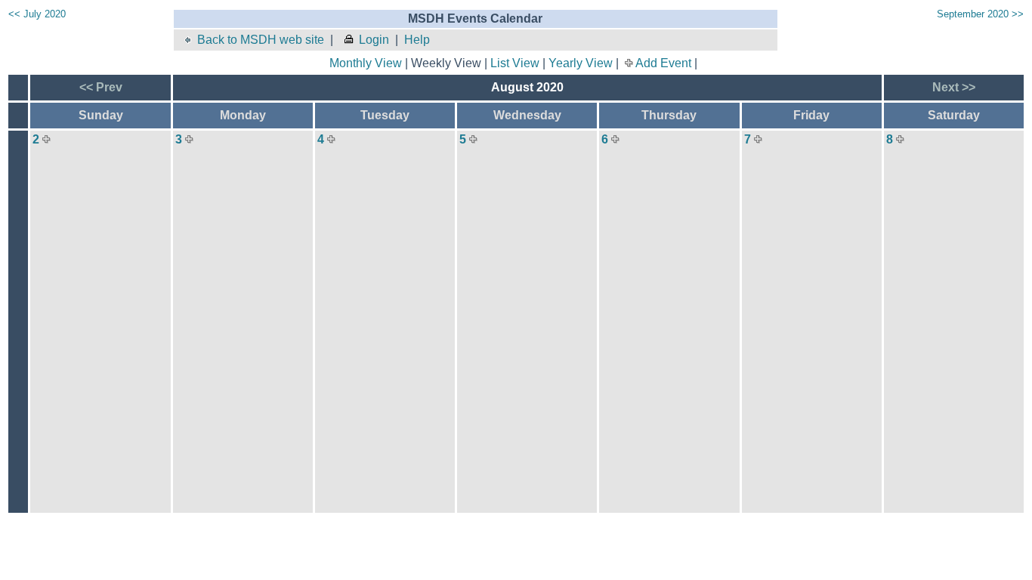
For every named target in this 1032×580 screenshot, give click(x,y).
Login (374, 39)
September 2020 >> (980, 14)
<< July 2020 (37, 14)
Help (417, 39)
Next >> (953, 87)
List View (514, 63)
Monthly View (365, 63)
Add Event (663, 63)
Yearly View (580, 63)
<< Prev (100, 87)
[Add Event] (46, 139)
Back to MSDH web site (260, 39)
